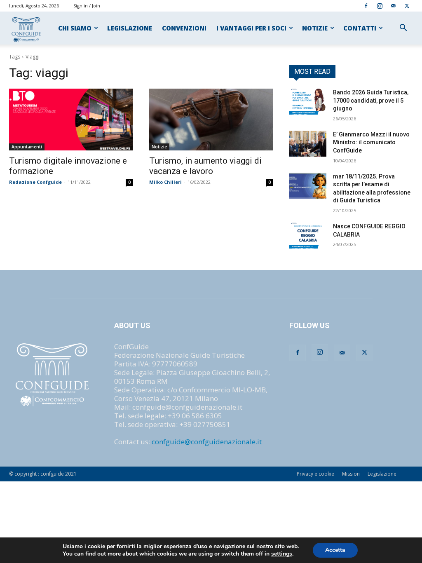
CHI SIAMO (74, 28)
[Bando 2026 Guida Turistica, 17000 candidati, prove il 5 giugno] (307, 102)
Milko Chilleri (165, 182)
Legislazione (382, 473)
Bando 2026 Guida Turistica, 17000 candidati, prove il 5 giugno (370, 100)
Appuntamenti (27, 147)
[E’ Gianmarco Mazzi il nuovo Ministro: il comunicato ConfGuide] (307, 144)
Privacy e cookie (315, 473)
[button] (403, 28)
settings (281, 554)
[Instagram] (379, 5)
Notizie (159, 147)
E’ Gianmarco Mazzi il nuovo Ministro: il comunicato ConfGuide (371, 142)
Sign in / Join (86, 5)
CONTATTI (359, 28)
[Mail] (393, 5)
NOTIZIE (315, 28)
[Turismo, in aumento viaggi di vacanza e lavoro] (211, 119)
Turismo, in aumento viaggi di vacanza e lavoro (205, 166)
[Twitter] (407, 5)
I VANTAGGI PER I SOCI (251, 28)
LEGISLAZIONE (129, 28)
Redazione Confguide (35, 182)
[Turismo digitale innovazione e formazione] (71, 119)
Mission (351, 473)
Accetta (335, 550)
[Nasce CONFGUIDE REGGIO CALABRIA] (307, 236)
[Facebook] (366, 5)
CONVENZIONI (184, 28)
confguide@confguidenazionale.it (207, 441)
